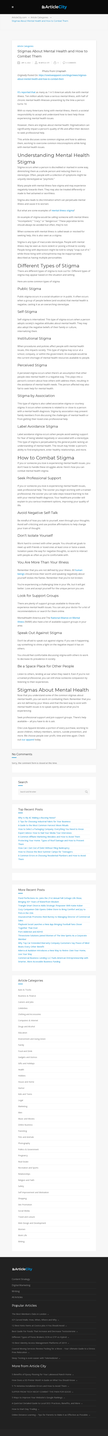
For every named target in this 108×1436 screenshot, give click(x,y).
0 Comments (71, 63)
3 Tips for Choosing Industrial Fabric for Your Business (44, 821)
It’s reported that (26, 92)
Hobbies (22, 1075)
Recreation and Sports (28, 1167)
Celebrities (23, 1008)
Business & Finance (27, 995)
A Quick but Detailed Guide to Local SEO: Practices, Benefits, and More (47, 1403)
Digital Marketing (21, 1285)
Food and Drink (25, 1051)
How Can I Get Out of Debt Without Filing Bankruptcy (43, 847)
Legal (20, 1100)
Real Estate (23, 1161)
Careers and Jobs (26, 1002)
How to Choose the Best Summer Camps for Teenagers (45, 851)
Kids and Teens (25, 1094)
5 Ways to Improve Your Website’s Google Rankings (38, 1397)
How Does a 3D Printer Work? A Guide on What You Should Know (45, 1380)
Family (21, 1045)
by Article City (44, 63)
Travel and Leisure (26, 1217)
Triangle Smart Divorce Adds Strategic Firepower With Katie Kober (50, 905)
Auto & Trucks (24, 989)
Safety (21, 1186)
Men (20, 1112)
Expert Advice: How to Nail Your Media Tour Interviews (45, 832)
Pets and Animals (26, 1137)
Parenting (22, 1131)
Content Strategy (21, 1279)
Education (22, 1032)
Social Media (24, 1210)
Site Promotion (25, 1204)
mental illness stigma (63, 210)
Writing (21, 1241)
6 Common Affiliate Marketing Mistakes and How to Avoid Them (49, 836)
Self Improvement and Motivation (33, 1192)
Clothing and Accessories (29, 1014)
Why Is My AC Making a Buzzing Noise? (37, 817)
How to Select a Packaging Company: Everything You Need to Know (51, 829)
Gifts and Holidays (26, 1063)
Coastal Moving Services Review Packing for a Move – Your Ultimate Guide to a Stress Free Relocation (53, 1350)
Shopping (22, 1198)
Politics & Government (28, 1149)
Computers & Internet (28, 1020)
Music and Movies (26, 1118)
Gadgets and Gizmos (27, 1057)
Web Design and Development (32, 1223)
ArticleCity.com (19, 17)
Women (21, 1229)
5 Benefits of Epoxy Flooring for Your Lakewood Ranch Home (43, 1374)
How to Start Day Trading (26, 1409)
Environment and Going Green (32, 1039)
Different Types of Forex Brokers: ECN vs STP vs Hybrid (40, 1337)
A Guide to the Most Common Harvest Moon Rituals (43, 825)
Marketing (22, 1106)
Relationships (24, 1174)
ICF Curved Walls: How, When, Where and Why (35, 1319)
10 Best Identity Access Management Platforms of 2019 (40, 1342)
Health (21, 1069)
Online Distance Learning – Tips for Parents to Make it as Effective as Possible (51, 1414)
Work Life (22, 1235)
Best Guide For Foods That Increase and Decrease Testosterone (45, 1331)
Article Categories (39, 17)
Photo (45, 71)
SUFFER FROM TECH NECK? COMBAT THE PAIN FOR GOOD (43, 1391)
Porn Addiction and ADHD (30, 931)
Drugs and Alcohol (26, 1026)
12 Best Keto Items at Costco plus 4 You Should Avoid (39, 1325)
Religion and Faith (26, 1180)
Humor (21, 1088)
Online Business (25, 1124)
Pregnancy (23, 1155)
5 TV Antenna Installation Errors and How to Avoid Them (40, 1385)
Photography (24, 1143)
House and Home (26, 1081)
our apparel (28, 739)
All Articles (17, 1297)
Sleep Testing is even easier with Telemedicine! (36, 1358)
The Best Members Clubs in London (30, 1314)
